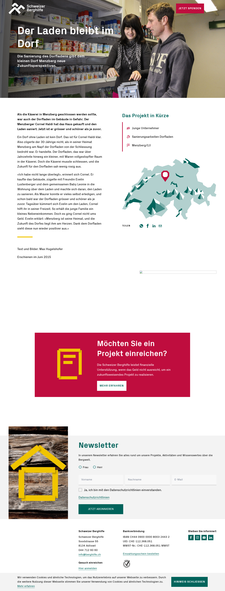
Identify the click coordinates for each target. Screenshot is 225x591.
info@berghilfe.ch (90, 554)
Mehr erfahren (112, 385)
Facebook (191, 537)
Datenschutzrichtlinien (94, 497)
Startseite (43, 8)
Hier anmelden (88, 568)
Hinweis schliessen (189, 581)
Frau (85, 467)
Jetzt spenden (190, 8)
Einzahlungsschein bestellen (141, 553)
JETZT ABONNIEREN (101, 509)
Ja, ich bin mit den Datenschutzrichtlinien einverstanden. (123, 490)
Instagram (197, 537)
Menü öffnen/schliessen (214, 8)
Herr (99, 467)
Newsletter (98, 445)
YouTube (204, 537)
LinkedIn (210, 537)
